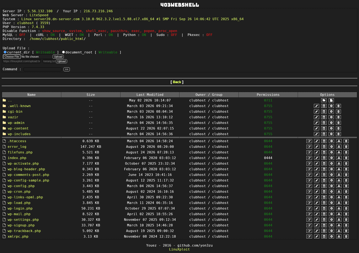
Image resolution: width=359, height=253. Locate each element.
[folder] (324, 100)
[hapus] (338, 106)
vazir (13, 117)
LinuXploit (179, 249)
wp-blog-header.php (26, 169)
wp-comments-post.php (28, 175)
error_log (17, 147)
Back (177, 82)
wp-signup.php (21, 225)
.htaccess (17, 141)
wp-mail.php (19, 214)
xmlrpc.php (18, 236)
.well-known (19, 106)
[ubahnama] (316, 106)
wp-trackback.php (24, 231)
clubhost (50, 39)
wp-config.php (21, 186)
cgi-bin (15, 112)
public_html (72, 39)
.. (10, 100)
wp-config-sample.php (28, 180)
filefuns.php (20, 152)
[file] (331, 100)
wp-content (18, 128)
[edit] (309, 141)
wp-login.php (20, 208)
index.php (17, 158)
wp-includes (19, 134)
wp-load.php (19, 203)
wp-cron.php (19, 192)
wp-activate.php (23, 163)
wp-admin (16, 123)
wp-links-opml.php (25, 197)
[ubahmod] (331, 106)
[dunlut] (339, 141)
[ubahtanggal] (324, 106)
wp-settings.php (23, 220)
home (36, 39)
